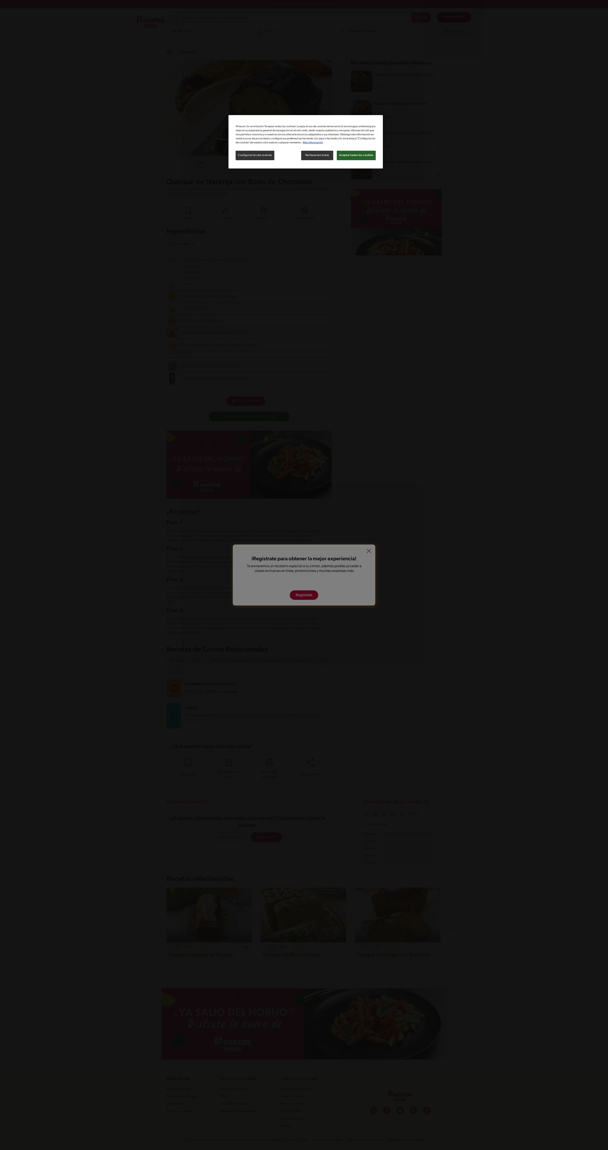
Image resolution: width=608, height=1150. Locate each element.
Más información (313, 142)
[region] (305, 141)
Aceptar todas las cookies (356, 155)
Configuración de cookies (255, 155)
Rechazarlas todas (317, 155)
